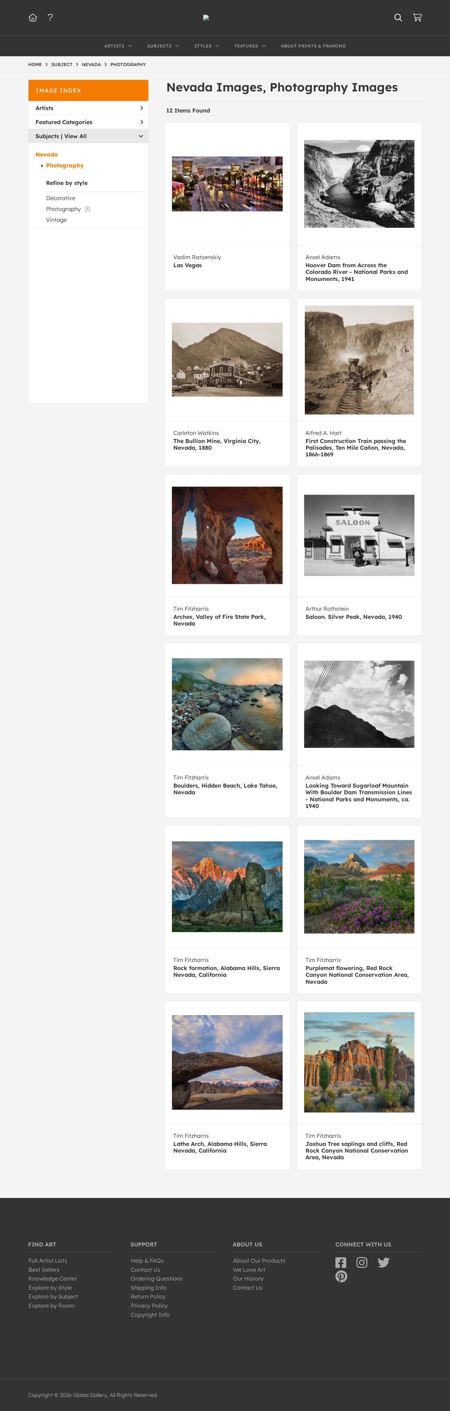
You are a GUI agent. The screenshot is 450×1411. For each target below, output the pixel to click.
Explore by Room (51, 1305)
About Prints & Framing (313, 46)
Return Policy (148, 1296)
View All (75, 136)
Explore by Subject (53, 1296)
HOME (35, 64)
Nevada (47, 154)
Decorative (60, 197)
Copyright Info (150, 1314)
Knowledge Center (52, 1278)
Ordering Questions (156, 1278)
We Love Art (249, 1269)
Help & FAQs (147, 1260)
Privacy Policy (149, 1305)
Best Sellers (43, 1269)
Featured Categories (64, 122)
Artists (44, 107)
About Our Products (259, 1260)
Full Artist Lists (47, 1260)
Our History (248, 1278)
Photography (65, 165)
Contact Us (145, 1269)
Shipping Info (149, 1287)
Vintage (56, 219)
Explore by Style (50, 1287)
